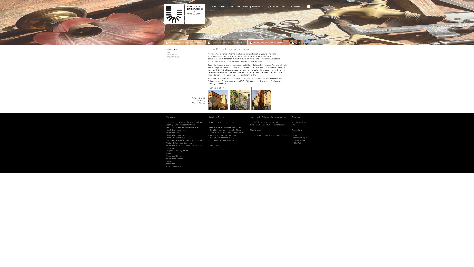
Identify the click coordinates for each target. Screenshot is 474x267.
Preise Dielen (213, 145)
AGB (231, 6)
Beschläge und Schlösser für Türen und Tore (184, 122)
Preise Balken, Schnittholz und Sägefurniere (269, 135)
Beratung (296, 117)
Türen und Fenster (173, 166)
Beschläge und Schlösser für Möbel (180, 125)
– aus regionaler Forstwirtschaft (221, 140)
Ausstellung (297, 130)
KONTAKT (275, 6)
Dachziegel (170, 161)
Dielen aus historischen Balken (221, 122)
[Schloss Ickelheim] (218, 100)
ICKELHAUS (244, 81)
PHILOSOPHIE (219, 6)
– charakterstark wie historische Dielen (224, 130)
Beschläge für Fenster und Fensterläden (182, 127)
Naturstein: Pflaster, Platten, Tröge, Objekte (184, 140)
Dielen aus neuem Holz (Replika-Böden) (225, 127)
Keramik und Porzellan (175, 138)
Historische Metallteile (175, 132)
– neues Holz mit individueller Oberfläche (226, 132)
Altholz (169, 153)
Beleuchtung (171, 148)
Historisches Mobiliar (175, 158)
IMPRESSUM (242, 6)
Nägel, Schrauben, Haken (176, 130)
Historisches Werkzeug (175, 135)
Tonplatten (170, 164)
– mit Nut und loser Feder (219, 138)
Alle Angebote (172, 117)
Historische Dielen (216, 117)
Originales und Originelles (177, 151)
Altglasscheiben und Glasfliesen (179, 143)
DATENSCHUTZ (259, 6)
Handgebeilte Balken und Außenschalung (268, 117)
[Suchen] (308, 6)
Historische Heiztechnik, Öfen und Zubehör (184, 145)
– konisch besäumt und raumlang (222, 135)
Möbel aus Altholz (173, 156)
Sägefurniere (255, 130)
